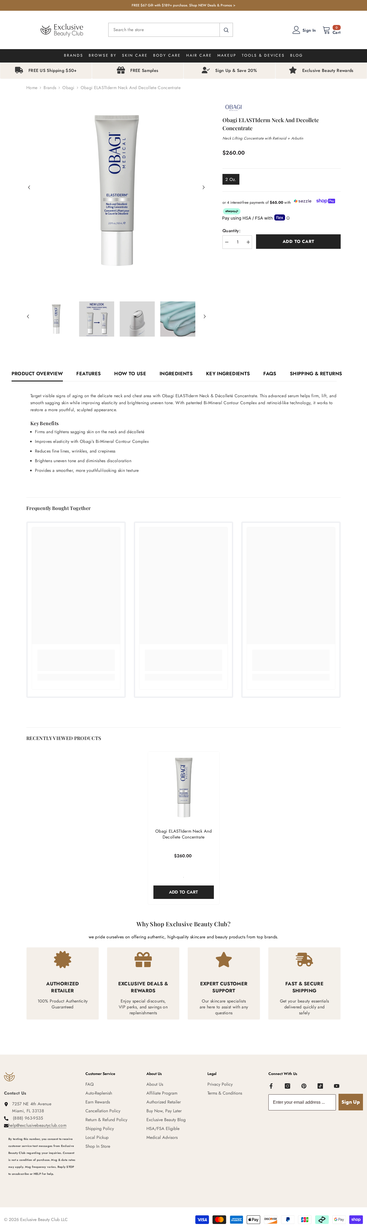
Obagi (68, 88)
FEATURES (88, 373)
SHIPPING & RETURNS (316, 373)
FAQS (269, 373)
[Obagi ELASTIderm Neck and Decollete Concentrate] (183, 787)
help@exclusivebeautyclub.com (37, 1125)
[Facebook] (271, 1086)
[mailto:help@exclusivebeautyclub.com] (42, 1181)
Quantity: (231, 231)
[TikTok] (320, 1086)
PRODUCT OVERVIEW (37, 373)
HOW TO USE (130, 373)
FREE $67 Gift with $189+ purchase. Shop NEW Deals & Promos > (183, 5)
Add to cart (298, 241)
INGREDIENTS (176, 373)
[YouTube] (336, 1086)
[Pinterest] (304, 1086)
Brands (50, 88)
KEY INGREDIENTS (228, 373)
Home (31, 88)
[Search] (170, 30)
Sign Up (350, 1102)
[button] (29, 187)
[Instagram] (287, 1086)
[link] (76, 660)
